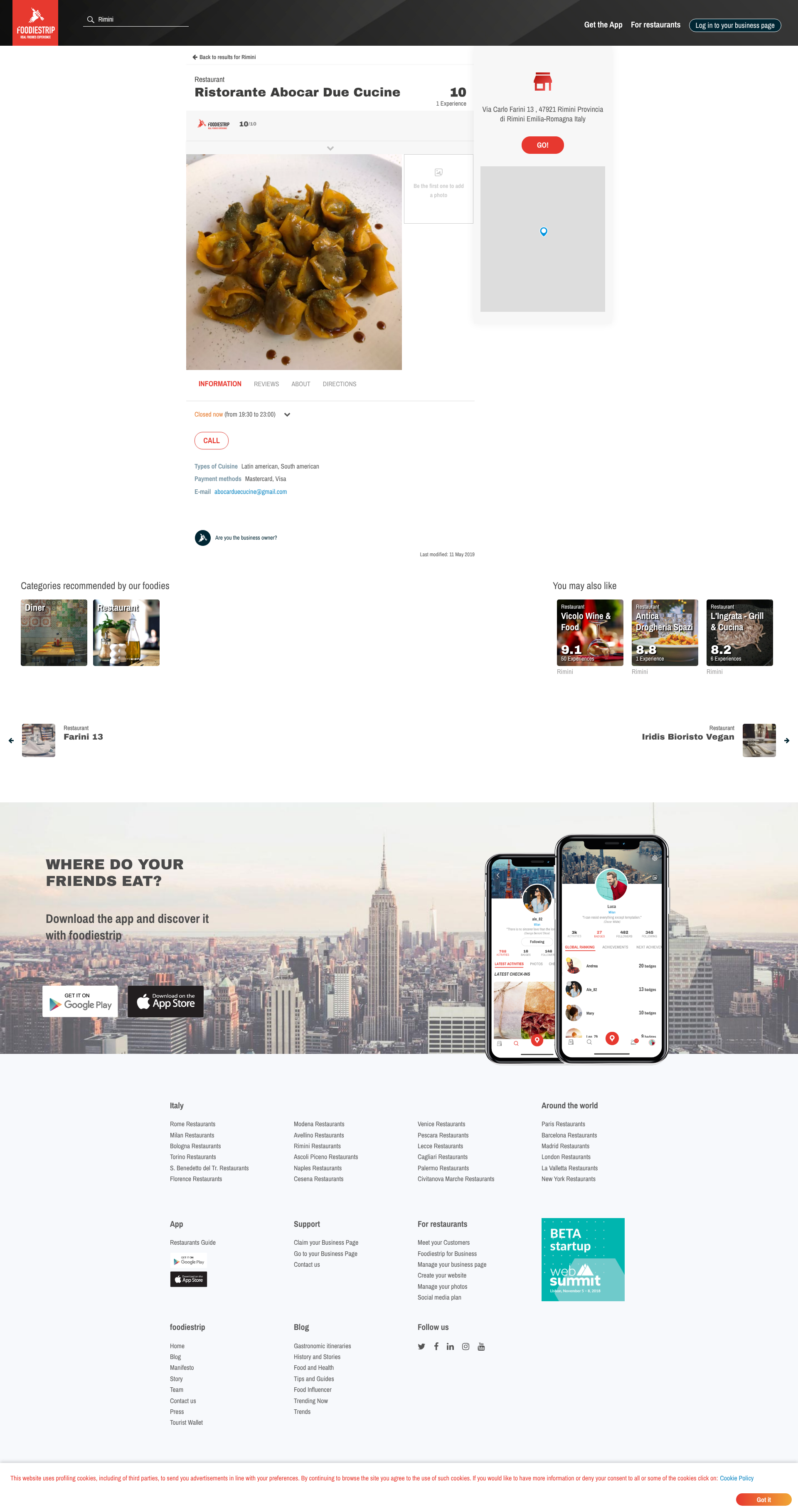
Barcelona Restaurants (569, 1135)
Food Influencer (313, 1389)
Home (177, 1345)
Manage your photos (443, 1286)
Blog (175, 1356)
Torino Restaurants (193, 1156)
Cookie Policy (737, 1477)
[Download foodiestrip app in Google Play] (80, 1015)
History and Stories (317, 1356)
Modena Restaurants (319, 1123)
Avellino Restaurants (319, 1135)
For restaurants (656, 24)
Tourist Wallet (186, 1422)
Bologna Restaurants (195, 1145)
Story (176, 1378)
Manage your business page (452, 1264)
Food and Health (314, 1367)
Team (176, 1389)
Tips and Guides (314, 1378)
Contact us (307, 1264)
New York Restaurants (569, 1178)
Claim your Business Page (326, 1242)
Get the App (603, 24)
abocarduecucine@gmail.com (250, 491)
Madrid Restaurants (565, 1145)
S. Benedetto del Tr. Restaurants (209, 1167)
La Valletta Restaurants (570, 1167)
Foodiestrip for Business (447, 1253)
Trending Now (311, 1400)
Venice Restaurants (442, 1123)
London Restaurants (566, 1156)
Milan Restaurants (192, 1135)
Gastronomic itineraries (322, 1345)
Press (177, 1411)
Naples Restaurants (318, 1167)
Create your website (442, 1275)
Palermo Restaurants (443, 1167)
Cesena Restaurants (319, 1178)
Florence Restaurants (196, 1178)
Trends (302, 1411)
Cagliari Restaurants (443, 1156)
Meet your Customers (444, 1242)
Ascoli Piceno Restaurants (326, 1156)
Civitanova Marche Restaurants (456, 1178)
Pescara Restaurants (443, 1135)
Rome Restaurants (192, 1123)
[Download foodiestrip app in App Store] (165, 1016)
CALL (211, 440)
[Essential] (188, 1284)
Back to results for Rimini (228, 57)
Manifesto (182, 1367)
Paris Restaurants (563, 1123)
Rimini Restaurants (317, 1145)
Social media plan (439, 1297)
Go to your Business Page (325, 1253)
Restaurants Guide (193, 1242)
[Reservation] (188, 1265)
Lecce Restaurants (440, 1145)
